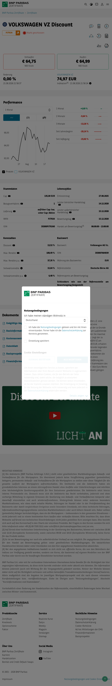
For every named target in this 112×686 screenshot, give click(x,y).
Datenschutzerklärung (72, 331)
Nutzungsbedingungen (51, 327)
